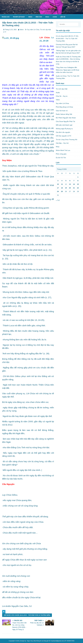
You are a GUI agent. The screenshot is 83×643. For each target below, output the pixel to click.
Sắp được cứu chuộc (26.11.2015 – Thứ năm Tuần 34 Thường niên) (27, 615)
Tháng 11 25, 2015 (11, 29)
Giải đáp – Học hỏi (62, 143)
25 (62, 191)
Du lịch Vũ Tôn (61, 157)
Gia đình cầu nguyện (63, 132)
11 (62, 184)
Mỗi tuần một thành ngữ (64, 125)
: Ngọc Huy (29, 641)
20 (70, 188)
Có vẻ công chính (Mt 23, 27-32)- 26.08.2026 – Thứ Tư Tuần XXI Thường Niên (67, 38)
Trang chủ (6, 17)
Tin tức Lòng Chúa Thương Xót (66, 139)
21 (74, 188)
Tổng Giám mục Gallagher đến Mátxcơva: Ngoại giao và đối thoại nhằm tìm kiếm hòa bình (67, 70)
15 (78, 184)
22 (78, 188)
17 (58, 188)
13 (70, 184)
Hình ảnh (39, 17)
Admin (22, 29)
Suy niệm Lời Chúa (33, 29)
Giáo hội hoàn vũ (62, 110)
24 (58, 191)
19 (66, 188)
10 (58, 184)
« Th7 (58, 200)
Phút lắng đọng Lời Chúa (64, 107)
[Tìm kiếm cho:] (68, 24)
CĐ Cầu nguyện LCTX (63, 136)
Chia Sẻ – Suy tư (61, 96)
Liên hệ (62, 17)
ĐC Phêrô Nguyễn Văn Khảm (66, 118)
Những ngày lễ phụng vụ (64, 128)
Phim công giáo (61, 154)
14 (74, 184)
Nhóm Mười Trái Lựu (63, 150)
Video (30, 17)
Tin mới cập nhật (19, 17)
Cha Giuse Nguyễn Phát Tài (65, 121)
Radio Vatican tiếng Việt (64, 114)
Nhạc (47, 17)
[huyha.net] (41, 13)
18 (62, 188)
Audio (55, 17)
